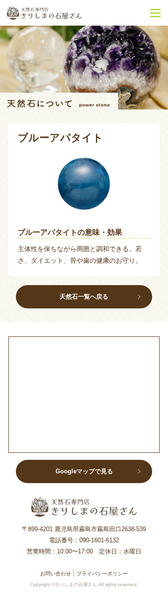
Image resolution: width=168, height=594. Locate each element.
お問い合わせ (55, 573)
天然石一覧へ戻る (84, 296)
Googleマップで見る (84, 471)
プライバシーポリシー (102, 573)
